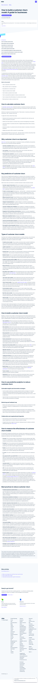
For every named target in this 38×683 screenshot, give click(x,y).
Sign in (30, 651)
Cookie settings (31, 634)
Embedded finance (23, 626)
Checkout (12, 626)
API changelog (22, 667)
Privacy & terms (31, 627)
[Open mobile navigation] (36, 2)
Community (31, 623)
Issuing (12, 638)
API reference (22, 664)
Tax (11, 650)
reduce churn (13, 423)
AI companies (22, 637)
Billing (10, 4)
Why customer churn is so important (7, 43)
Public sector (22, 649)
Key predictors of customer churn (7, 45)
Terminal (12, 651)
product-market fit (10, 541)
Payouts (12, 644)
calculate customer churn (8, 106)
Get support (31, 648)
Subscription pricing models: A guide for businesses (11, 576)
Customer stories (32, 621)
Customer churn (4, 75)
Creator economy (22, 638)
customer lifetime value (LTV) (12, 476)
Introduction (3, 39)
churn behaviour (12, 272)
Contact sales (10, 594)
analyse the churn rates (22, 282)
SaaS (20, 635)
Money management (23, 633)
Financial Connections (14, 634)
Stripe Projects (22, 670)
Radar (11, 646)
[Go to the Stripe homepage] (3, 618)
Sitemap (30, 632)
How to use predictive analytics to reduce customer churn (11, 50)
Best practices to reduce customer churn (8, 53)
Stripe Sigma (13, 648)
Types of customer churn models (7, 46)
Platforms (21, 634)
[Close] (36, 678)
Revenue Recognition (14, 647)
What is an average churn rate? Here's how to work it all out (13, 574)
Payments (12, 643)
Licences (30, 631)
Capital (12, 625)
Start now (4, 594)
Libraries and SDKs (23, 668)
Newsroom (30, 641)
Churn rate (3, 142)
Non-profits (21, 647)
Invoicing (12, 637)
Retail (21, 651)
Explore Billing (3, 607)
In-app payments (22, 630)
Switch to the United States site (19, 680)
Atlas (11, 621)
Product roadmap (31, 639)
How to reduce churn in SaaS (7, 575)
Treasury (12, 652)
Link (11, 639)
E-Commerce (22, 625)
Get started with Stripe (6, 15)
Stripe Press (31, 643)
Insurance (21, 643)
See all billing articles (5, 571)
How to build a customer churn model (7, 48)
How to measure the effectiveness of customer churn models (11, 52)
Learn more (3, 25)
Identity (12, 635)
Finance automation (23, 627)
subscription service (7, 322)
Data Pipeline (13, 631)
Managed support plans (32, 649)
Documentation (22, 663)
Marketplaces (22, 631)
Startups (21, 621)
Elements (12, 633)
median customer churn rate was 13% (10, 69)
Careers (30, 640)
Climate (12, 627)
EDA (30, 344)
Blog (29, 622)
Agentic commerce (23, 622)
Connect (12, 629)
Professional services (23, 648)
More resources (4, 4)
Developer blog (22, 671)
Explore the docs (22, 606)
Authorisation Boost (14, 622)
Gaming (21, 639)
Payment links (13, 642)
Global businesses (23, 629)
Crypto (12, 630)
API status (21, 666)
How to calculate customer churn (7, 41)
